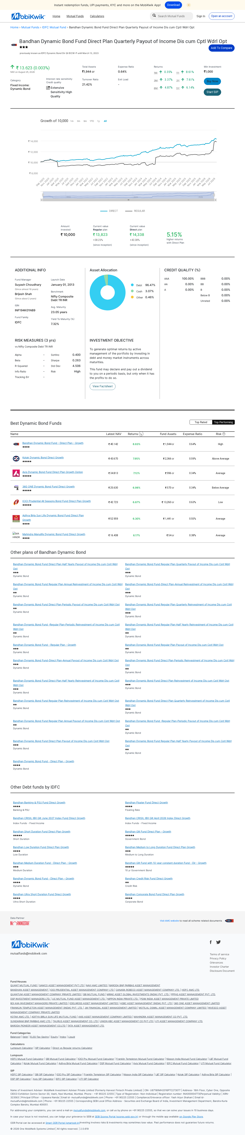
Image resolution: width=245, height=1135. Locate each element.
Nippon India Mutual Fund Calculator (186, 1058)
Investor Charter (219, 966)
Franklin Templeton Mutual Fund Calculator (140, 1058)
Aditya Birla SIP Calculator (216, 1074)
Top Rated (201, 422)
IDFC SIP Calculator (66, 1078)
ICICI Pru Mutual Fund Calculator (96, 1058)
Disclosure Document (222, 970)
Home (56, 16)
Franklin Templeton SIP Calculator (102, 1074)
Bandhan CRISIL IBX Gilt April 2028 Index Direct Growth (157, 818)
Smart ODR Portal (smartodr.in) (63, 1122)
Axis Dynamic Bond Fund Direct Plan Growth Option (52, 471)
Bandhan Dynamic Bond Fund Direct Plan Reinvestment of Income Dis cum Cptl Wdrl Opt (177, 680)
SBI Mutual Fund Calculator (61, 1058)
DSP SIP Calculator (20, 1078)
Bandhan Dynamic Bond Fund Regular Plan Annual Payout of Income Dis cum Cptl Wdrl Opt (66, 720)
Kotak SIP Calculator (189, 1074)
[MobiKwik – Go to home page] (28, 16)
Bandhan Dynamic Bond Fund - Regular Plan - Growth (44, 644)
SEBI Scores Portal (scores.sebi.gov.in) (116, 1116)
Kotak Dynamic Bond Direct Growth (43, 457)
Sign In (201, 16)
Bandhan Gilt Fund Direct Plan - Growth (148, 831)
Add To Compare (221, 48)
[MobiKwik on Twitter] (218, 942)
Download (173, 5)
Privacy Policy (218, 958)
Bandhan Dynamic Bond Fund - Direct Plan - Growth (52, 442)
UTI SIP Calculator (89, 1078)
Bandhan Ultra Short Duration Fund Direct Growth (42, 894)
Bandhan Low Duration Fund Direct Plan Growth (41, 847)
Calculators (97, 16)
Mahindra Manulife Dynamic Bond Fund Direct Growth (53, 534)
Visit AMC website (169, 920)
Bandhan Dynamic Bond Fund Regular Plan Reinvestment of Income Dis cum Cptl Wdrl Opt (66, 700)
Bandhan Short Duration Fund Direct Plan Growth (41, 831)
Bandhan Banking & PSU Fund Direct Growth (39, 802)
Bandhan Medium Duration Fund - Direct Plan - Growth (45, 862)
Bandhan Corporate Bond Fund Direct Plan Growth (154, 894)
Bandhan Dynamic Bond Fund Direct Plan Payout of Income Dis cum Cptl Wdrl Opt (61, 741)
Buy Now (212, 81)
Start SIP (212, 92)
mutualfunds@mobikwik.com (28, 953)
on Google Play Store (191, 1116)
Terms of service (219, 954)
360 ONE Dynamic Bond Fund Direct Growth (48, 486)
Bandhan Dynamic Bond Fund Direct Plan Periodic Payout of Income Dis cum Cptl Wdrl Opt (66, 604)
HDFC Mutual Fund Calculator (27, 1058)
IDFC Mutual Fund (54, 27)
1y (141, 434)
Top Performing (223, 422)
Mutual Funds (75, 16)
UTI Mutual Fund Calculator (216, 1063)
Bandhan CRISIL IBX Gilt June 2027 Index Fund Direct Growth (49, 818)
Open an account (221, 16)
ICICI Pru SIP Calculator (69, 1074)
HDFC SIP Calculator (21, 1074)
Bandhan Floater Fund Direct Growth (146, 802)
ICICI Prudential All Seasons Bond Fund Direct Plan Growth (56, 501)
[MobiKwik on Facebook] (210, 942)
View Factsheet (103, 386)
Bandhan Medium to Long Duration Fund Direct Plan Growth (160, 847)
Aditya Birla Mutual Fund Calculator (78, 1063)
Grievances (216, 962)
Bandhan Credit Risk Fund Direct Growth (149, 878)
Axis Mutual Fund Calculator (149, 1063)
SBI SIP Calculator (44, 1074)
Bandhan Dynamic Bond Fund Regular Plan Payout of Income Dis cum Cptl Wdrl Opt (174, 644)
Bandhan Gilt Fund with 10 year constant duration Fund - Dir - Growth (165, 862)
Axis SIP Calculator (43, 1078)
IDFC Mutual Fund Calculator (183, 1063)
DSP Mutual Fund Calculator (115, 1063)
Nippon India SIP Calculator (138, 1074)
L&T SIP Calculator (165, 1074)
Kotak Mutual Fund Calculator (40, 1063)
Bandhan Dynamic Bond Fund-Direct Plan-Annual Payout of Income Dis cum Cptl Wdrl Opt (66, 660)
